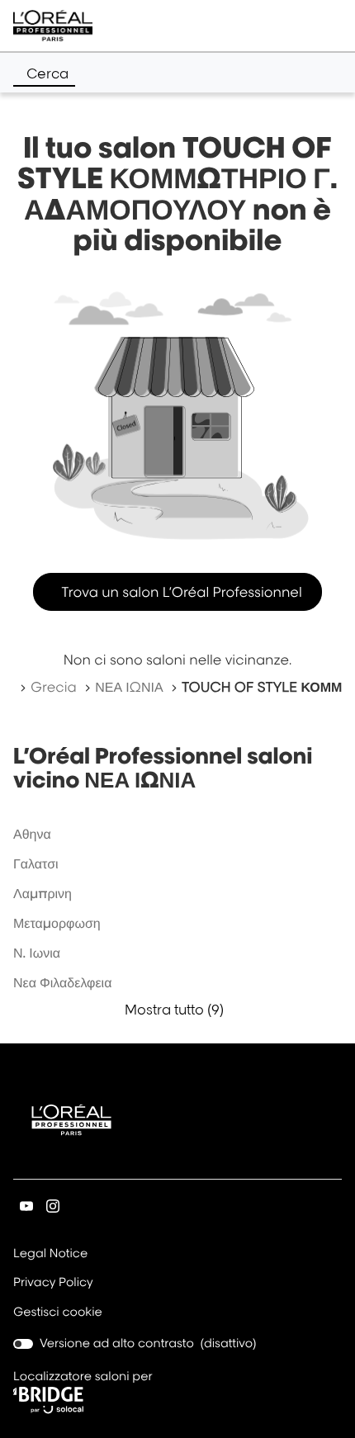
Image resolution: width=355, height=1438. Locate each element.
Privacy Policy (53, 1284)
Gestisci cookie (57, 1312)
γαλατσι (36, 863)
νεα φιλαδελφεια (62, 982)
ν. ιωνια (36, 952)
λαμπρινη (42, 893)
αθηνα (32, 833)
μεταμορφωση (57, 923)
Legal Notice (50, 1255)
